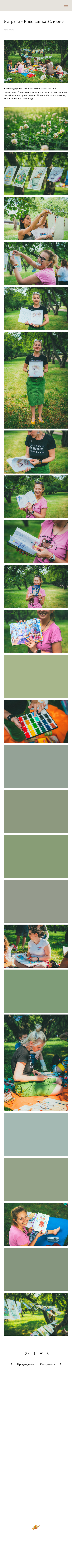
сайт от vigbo (36, 1539)
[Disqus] (36, 1438)
